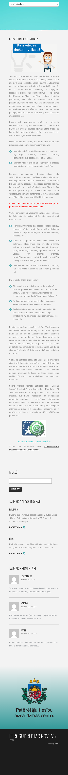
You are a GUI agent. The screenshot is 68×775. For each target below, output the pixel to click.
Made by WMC (53, 743)
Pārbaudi (13, 509)
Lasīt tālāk (15, 527)
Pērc (11, 539)
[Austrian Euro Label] (34, 422)
